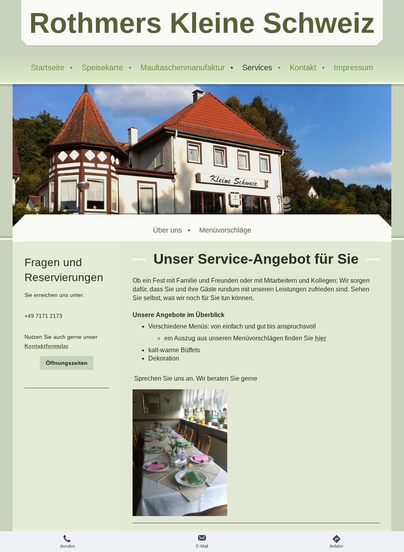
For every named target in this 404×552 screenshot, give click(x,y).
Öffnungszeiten (67, 363)
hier (320, 338)
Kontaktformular (46, 346)
